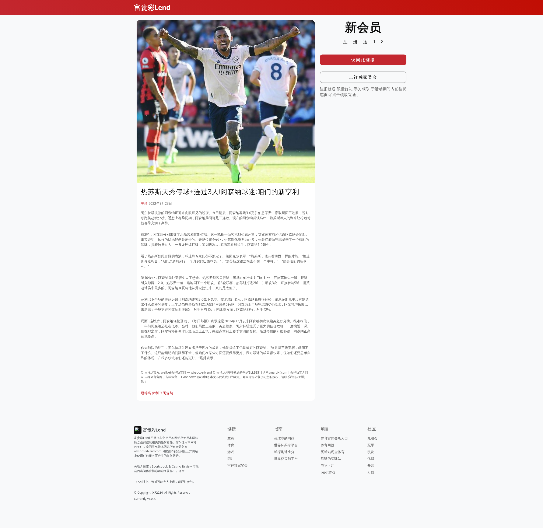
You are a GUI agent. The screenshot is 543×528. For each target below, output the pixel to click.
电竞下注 (327, 465)
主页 (230, 438)
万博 (370, 472)
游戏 (230, 452)
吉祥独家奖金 (363, 77)
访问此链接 (363, 60)
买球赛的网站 (284, 438)
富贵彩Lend (152, 7)
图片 (230, 458)
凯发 (370, 452)
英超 (144, 203)
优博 (370, 458)
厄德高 (146, 393)
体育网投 (327, 445)
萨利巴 (157, 393)
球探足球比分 (284, 452)
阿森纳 (168, 393)
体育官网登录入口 (334, 438)
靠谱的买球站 (331, 458)
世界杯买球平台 (286, 445)
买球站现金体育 (332, 452)
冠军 (370, 445)
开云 (370, 465)
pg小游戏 (328, 472)
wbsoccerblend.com (147, 451)
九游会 (372, 438)
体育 (230, 445)
